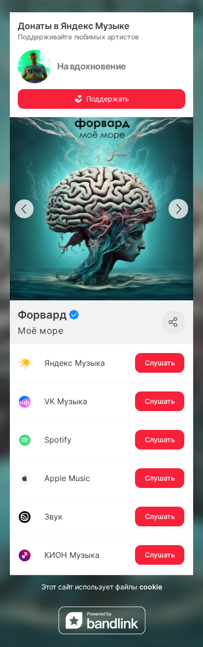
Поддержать (107, 99)
